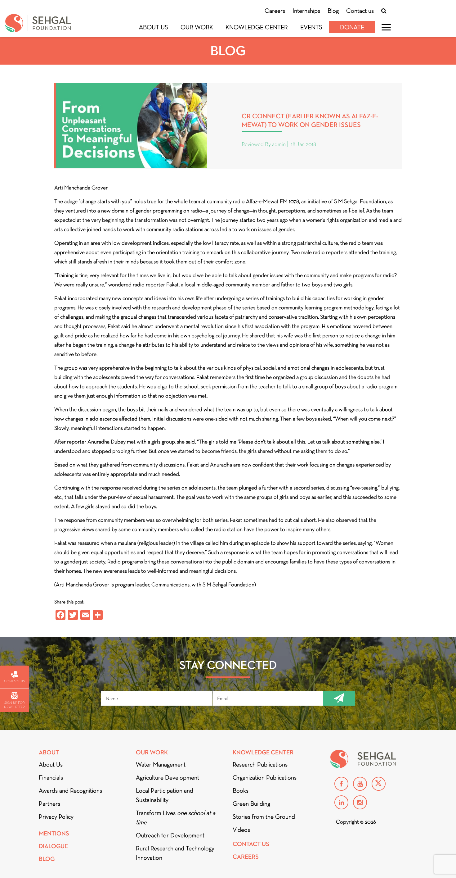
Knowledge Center (257, 27)
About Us (153, 27)
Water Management (161, 764)
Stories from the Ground (264, 816)
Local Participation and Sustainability (164, 795)
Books (240, 790)
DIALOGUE (53, 846)
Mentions (54, 833)
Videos (241, 829)
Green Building (251, 803)
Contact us (360, 10)
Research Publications (260, 764)
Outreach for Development (170, 835)
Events (311, 27)
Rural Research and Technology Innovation (175, 852)
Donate (352, 27)
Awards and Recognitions (70, 790)
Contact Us (251, 844)
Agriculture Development (167, 777)
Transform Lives (175, 817)
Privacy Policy (56, 816)
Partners (49, 803)
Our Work (197, 27)
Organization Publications (265, 777)
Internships (306, 10)
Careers (275, 10)
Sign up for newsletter (14, 704)
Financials (51, 777)
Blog (333, 10)
